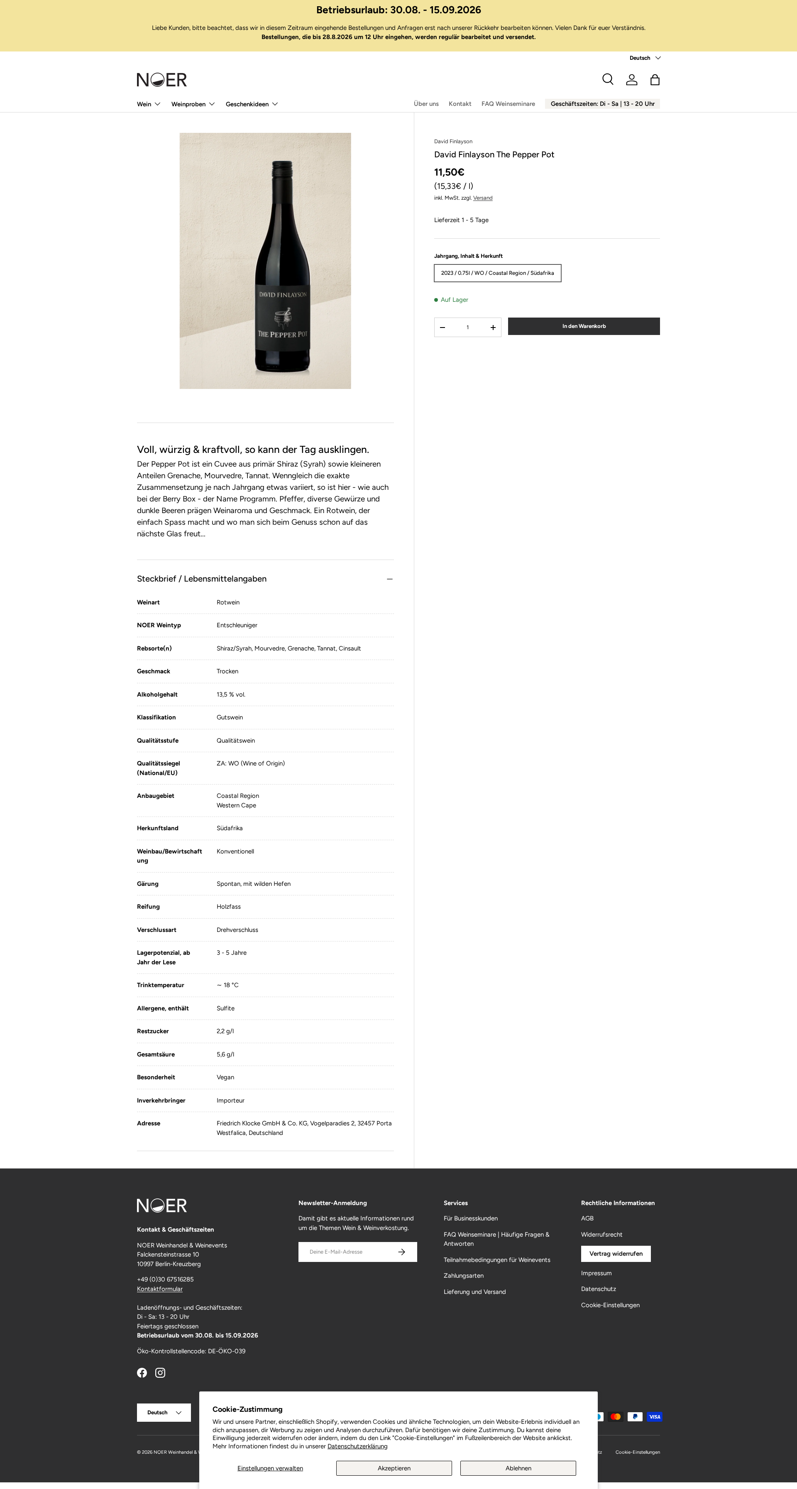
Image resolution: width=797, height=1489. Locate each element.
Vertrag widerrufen (616, 1253)
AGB (587, 1218)
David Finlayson (453, 141)
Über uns (426, 104)
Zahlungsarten (464, 1275)
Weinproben (188, 104)
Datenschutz (598, 1289)
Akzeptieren (394, 1468)
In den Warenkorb (584, 326)
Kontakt (460, 104)
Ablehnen (518, 1468)
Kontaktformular (160, 1289)
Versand (483, 197)
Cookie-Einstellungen (610, 1305)
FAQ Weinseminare (508, 104)
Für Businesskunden (471, 1218)
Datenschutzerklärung (358, 1446)
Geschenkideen (247, 104)
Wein (144, 104)
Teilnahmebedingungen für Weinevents (497, 1260)
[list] (265, 261)
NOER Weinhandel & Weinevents (188, 1452)
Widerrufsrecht (602, 1234)
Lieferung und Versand (475, 1292)
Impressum (596, 1273)
